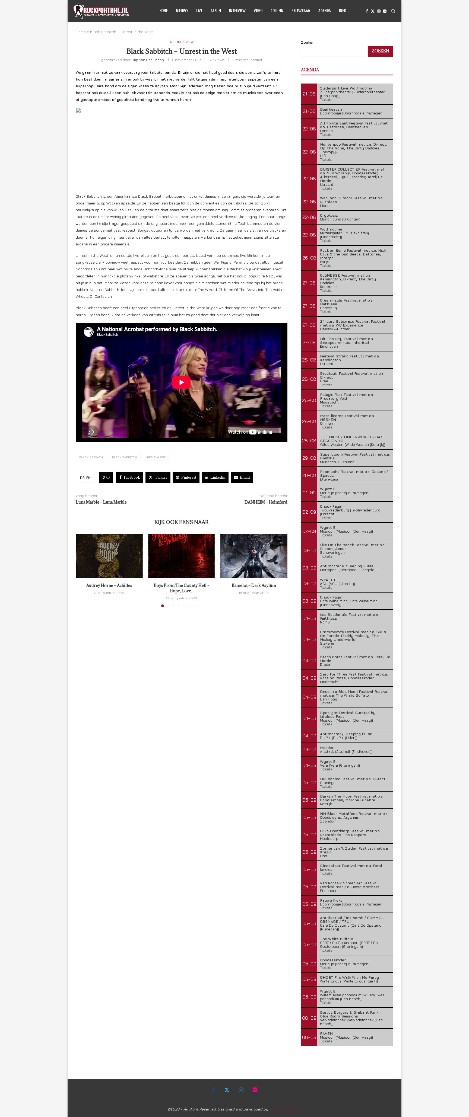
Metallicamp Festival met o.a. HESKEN (347, 417)
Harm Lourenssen (285, 1109)
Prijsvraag (300, 11)
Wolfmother (331, 229)
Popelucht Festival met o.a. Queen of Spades (354, 473)
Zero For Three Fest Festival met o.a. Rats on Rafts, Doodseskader (354, 676)
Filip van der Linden (147, 59)
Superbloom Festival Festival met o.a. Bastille (355, 456)
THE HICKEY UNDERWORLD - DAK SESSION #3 (351, 438)
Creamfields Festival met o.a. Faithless (346, 302)
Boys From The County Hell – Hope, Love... (181, 588)
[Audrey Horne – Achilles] (109, 556)
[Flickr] (384, 11)
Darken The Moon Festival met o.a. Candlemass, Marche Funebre (352, 798)
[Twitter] (373, 11)
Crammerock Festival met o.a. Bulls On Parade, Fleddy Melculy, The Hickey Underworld (353, 635)
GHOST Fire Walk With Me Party (349, 977)
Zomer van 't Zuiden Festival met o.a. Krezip (354, 850)
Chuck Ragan (332, 506)
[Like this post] (108, 477)
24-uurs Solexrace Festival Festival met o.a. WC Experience (352, 323)
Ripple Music (156, 457)
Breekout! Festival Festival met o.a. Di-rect (352, 375)
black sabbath (91, 457)
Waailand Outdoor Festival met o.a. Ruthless (352, 200)
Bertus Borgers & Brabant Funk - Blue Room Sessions (350, 1014)
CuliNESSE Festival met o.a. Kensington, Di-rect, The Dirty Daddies (348, 279)
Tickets (326, 99)
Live (199, 11)
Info (342, 11)
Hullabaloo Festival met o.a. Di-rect (353, 778)
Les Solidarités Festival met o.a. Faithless (349, 616)
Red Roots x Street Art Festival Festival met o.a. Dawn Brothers (349, 885)
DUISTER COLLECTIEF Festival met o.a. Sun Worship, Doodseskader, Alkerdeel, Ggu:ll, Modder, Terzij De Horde (352, 175)
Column (277, 11)
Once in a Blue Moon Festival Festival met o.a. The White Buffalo (354, 693)
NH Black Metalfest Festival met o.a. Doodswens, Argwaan (354, 815)
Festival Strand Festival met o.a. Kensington (350, 358)
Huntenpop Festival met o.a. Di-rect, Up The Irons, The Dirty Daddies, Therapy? (353, 148)
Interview (237, 11)
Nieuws (182, 11)
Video (258, 11)
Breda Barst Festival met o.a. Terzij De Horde (355, 658)
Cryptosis (329, 215)
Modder (327, 747)
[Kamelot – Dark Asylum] (253, 556)
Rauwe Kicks (331, 900)
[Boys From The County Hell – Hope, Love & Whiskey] (181, 556)
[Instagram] (379, 11)
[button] (83, 570)
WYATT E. (328, 579)
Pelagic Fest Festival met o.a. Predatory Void (347, 396)
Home (164, 11)
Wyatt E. (328, 489)
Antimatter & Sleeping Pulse (346, 566)
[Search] (393, 11)
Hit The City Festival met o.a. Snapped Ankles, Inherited (347, 340)
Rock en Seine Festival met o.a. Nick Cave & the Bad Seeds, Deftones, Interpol (353, 254)
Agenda (324, 11)
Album (216, 11)
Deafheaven (331, 109)
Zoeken (308, 42)
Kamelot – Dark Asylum (254, 585)
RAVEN (326, 1033)
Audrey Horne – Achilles (109, 585)
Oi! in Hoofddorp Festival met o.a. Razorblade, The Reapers (350, 832)
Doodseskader (333, 960)
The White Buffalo (336, 938)
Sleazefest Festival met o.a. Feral (351, 865)
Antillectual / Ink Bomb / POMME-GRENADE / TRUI (351, 919)
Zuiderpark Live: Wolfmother (346, 88)
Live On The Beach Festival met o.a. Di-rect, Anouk (352, 546)
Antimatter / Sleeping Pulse (346, 733)
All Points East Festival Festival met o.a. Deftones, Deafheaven (354, 125)
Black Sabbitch (124, 457)
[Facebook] (367, 11)
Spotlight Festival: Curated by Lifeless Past (348, 714)
